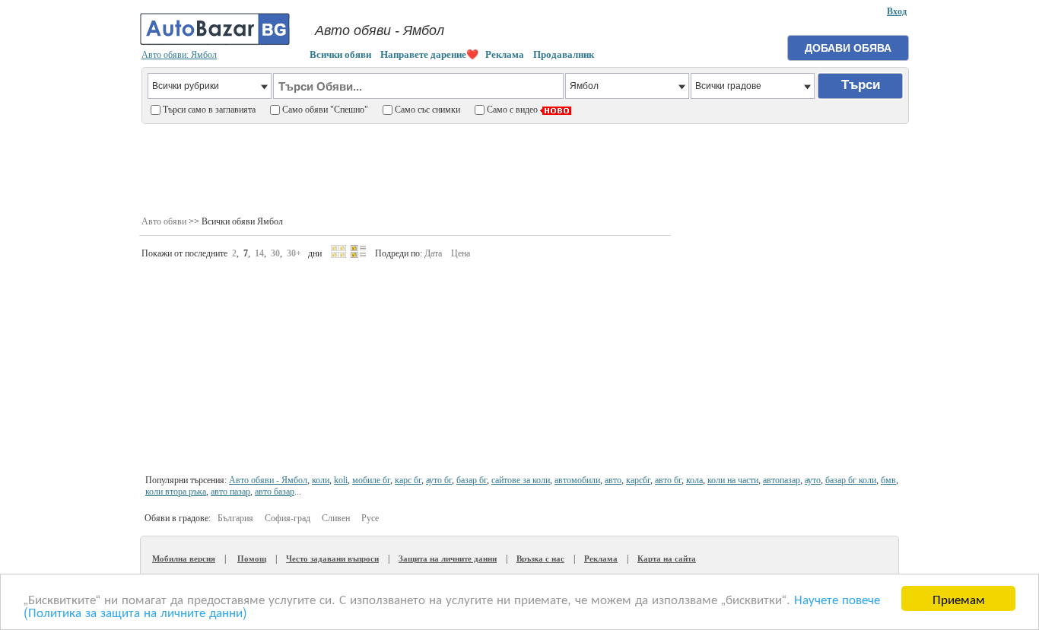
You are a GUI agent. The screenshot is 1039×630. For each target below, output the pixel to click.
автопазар (781, 480)
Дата (433, 253)
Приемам (959, 598)
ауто (813, 480)
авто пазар (230, 491)
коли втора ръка (175, 491)
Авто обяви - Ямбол (268, 480)
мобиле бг (371, 480)
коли (320, 480)
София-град (287, 518)
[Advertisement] (525, 168)
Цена (460, 253)
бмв (888, 480)
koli (341, 480)
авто (613, 480)
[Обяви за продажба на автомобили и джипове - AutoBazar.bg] (215, 43)
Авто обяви (163, 221)
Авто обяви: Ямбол (179, 54)
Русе (370, 518)
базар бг (471, 480)
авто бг (668, 480)
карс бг (408, 480)
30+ (294, 253)
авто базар (274, 491)
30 (275, 253)
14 (259, 253)
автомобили (577, 480)
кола (694, 480)
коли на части (732, 480)
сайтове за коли (520, 480)
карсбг (638, 480)
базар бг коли (850, 480)
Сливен (336, 518)
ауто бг (439, 480)
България (235, 518)
